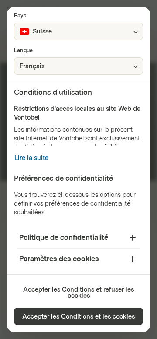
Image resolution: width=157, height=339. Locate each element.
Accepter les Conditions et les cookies (78, 316)
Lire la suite (31, 158)
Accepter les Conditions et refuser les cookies (78, 292)
